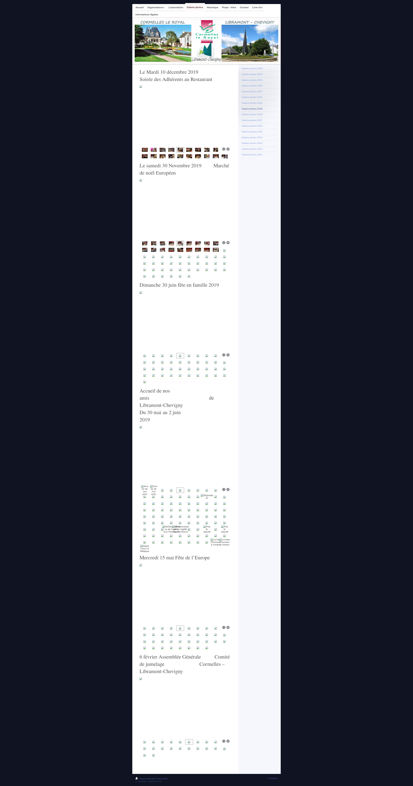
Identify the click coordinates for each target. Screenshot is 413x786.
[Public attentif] (206, 529)
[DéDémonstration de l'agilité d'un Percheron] (171, 529)
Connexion (272, 778)
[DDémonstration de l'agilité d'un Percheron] (180, 529)
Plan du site (162, 779)
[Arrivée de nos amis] (144, 490)
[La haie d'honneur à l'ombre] (216, 542)
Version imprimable (147, 779)
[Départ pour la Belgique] (144, 548)
